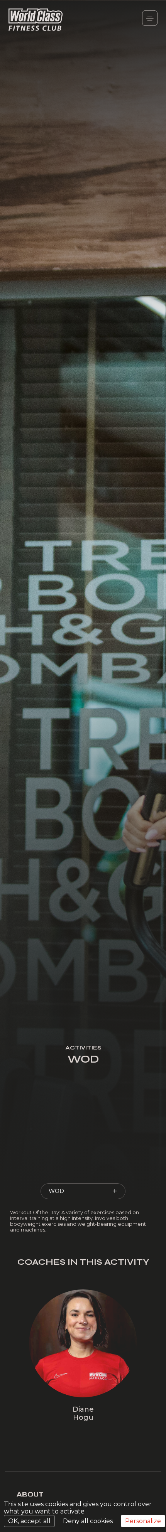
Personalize (143, 1521)
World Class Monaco (35, 20)
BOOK (82, 1420)
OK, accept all (29, 1521)
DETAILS (82, 1405)
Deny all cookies (88, 1521)
